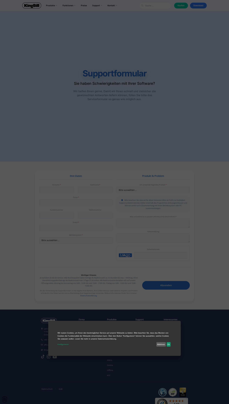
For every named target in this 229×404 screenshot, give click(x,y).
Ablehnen (161, 344)
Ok (168, 344)
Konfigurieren (63, 344)
